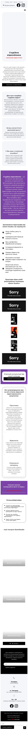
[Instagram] (23, 5)
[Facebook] (18, 5)
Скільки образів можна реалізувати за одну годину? (14, 511)
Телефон (14, 682)
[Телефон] (14, 678)
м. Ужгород (14, 690)
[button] (25, 10)
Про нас (15, 2)
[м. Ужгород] (14, 687)
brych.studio (17, 719)
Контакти (21, 2)
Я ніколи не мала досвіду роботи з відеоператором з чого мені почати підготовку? (14, 506)
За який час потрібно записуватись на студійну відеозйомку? (12, 515)
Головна (7, 2)
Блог (11, 2)
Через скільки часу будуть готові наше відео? (13, 520)
